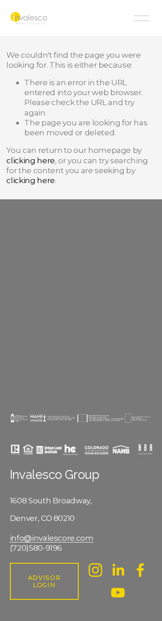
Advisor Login (44, 581)
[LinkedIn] (118, 570)
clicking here (30, 160)
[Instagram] (95, 570)
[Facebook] (140, 570)
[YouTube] (118, 592)
